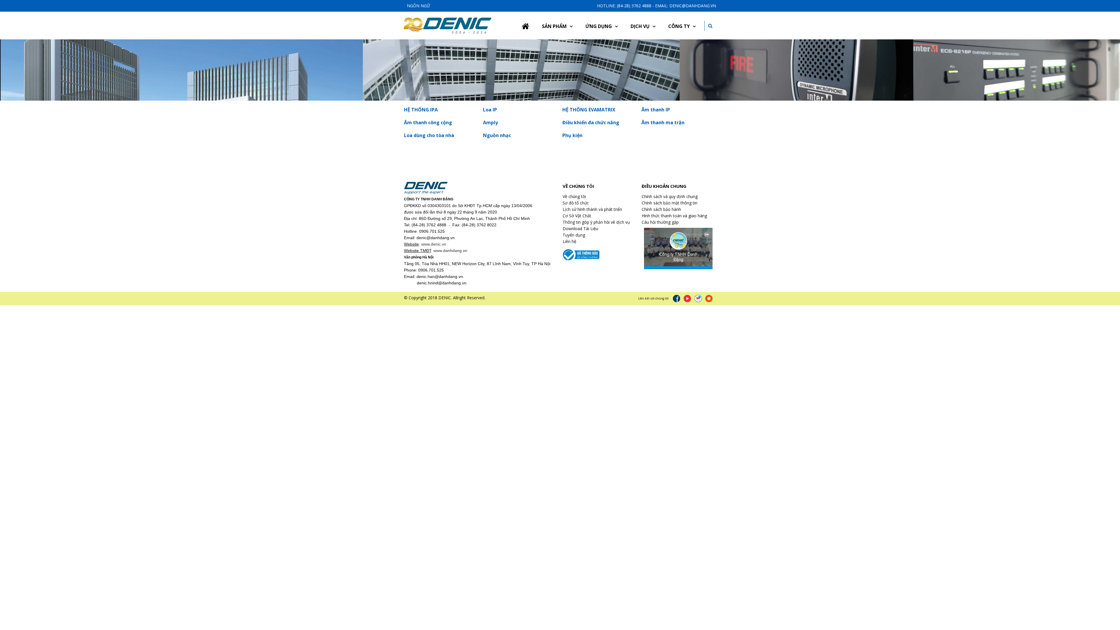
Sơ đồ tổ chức (576, 203)
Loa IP (490, 109)
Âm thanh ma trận (663, 122)
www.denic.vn (433, 244)
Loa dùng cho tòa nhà (429, 135)
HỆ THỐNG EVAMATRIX (588, 109)
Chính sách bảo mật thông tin (669, 203)
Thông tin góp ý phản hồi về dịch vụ (596, 222)
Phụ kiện (572, 135)
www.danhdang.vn (450, 250)
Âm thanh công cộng (428, 122)
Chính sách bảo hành (661, 209)
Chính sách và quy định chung (670, 196)
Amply (490, 122)
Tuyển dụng (574, 235)
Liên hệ (569, 241)
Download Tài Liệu (580, 228)
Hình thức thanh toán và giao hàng (674, 215)
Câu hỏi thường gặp (660, 222)
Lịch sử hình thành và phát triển (592, 209)
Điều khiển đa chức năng (590, 122)
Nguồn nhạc (497, 135)
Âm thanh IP (655, 109)
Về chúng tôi (574, 196)
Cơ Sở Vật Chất (577, 215)
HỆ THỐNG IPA (421, 109)
